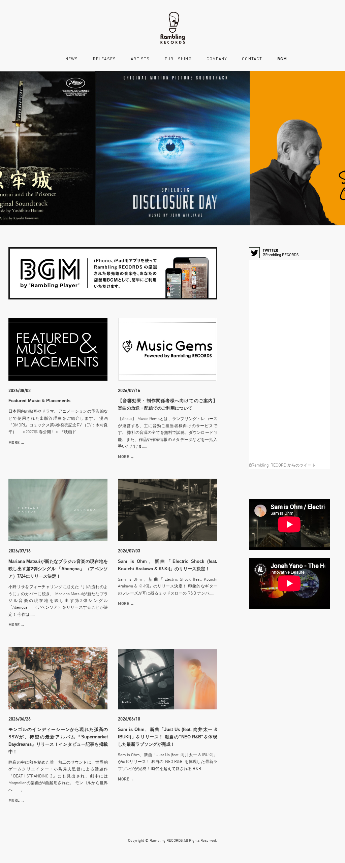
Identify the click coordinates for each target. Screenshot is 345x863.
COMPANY (217, 59)
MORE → (16, 442)
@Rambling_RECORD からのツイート (282, 465)
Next (329, 148)
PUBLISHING (178, 59)
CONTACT (252, 59)
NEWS (71, 59)
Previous (16, 148)
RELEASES (104, 59)
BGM (282, 59)
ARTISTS (140, 59)
